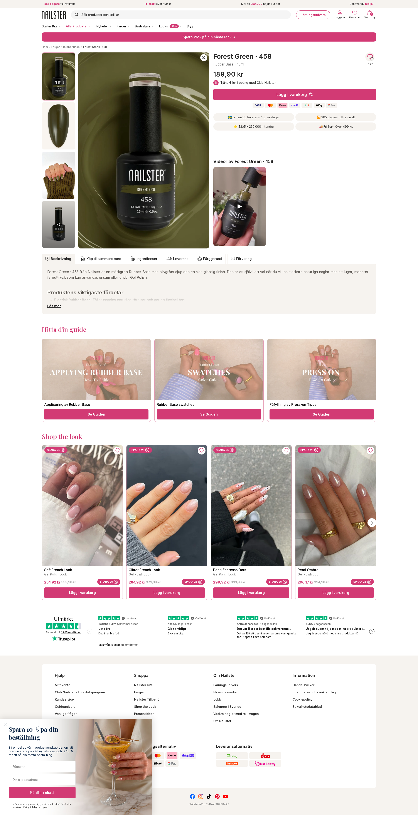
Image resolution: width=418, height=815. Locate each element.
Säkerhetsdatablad (307, 706)
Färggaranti (212, 259)
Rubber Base (71, 47)
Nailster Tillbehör (147, 699)
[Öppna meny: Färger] (131, 26)
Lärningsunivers (313, 15)
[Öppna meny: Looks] (183, 26)
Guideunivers (65, 706)
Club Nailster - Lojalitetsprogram (80, 692)
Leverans (180, 259)
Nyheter (102, 26)
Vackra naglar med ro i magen (236, 714)
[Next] (371, 522)
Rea (190, 26)
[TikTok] (209, 796)
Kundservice (64, 699)
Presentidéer (144, 714)
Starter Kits (49, 26)
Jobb (217, 699)
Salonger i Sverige (227, 706)
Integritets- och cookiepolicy (315, 692)
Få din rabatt (42, 792)
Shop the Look (145, 706)
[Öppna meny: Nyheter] (113, 26)
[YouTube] (225, 796)
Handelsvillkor (303, 685)
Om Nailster (222, 721)
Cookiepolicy (302, 699)
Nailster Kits (143, 685)
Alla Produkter (77, 26)
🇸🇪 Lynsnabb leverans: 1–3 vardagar (254, 117)
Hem (45, 47)
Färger (121, 26)
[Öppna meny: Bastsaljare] (155, 26)
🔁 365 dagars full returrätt (336, 117)
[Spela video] (239, 206)
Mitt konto (62, 685)
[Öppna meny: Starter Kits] (62, 26)
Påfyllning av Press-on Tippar (294, 404)
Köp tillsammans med (103, 259)
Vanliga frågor (66, 714)
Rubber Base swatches (175, 404)
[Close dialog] (5, 724)
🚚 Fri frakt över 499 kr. (336, 126)
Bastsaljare (142, 26)
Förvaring (244, 259)
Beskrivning (61, 259)
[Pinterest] (217, 796)
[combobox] (181, 14)
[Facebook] (192, 796)
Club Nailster (266, 82)
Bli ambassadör (225, 692)
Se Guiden (96, 414)
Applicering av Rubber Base (67, 404)
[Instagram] (200, 796)
